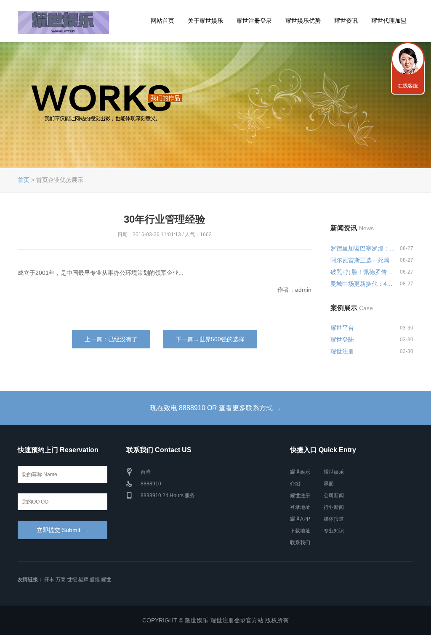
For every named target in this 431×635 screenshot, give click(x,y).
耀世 (106, 579)
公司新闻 (334, 495)
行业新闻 (334, 507)
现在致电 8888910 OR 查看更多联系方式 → (215, 407)
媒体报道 (334, 519)
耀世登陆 (342, 339)
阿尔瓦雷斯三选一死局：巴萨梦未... (363, 260)
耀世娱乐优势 (303, 20)
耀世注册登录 (254, 20)
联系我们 (300, 542)
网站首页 (162, 20)
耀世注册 (342, 351)
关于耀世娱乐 (205, 20)
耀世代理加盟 (389, 20)
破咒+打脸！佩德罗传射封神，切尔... (363, 272)
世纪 (72, 579)
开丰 (49, 579)
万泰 (61, 579)
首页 (23, 180)
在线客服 (408, 86)
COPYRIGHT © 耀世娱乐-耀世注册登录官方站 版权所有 (215, 620)
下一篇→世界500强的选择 (210, 339)
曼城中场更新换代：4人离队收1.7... (363, 283)
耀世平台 (342, 327)
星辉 (83, 579)
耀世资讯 (346, 20)
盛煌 (95, 579)
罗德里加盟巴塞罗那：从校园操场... (363, 248)
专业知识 (334, 531)
